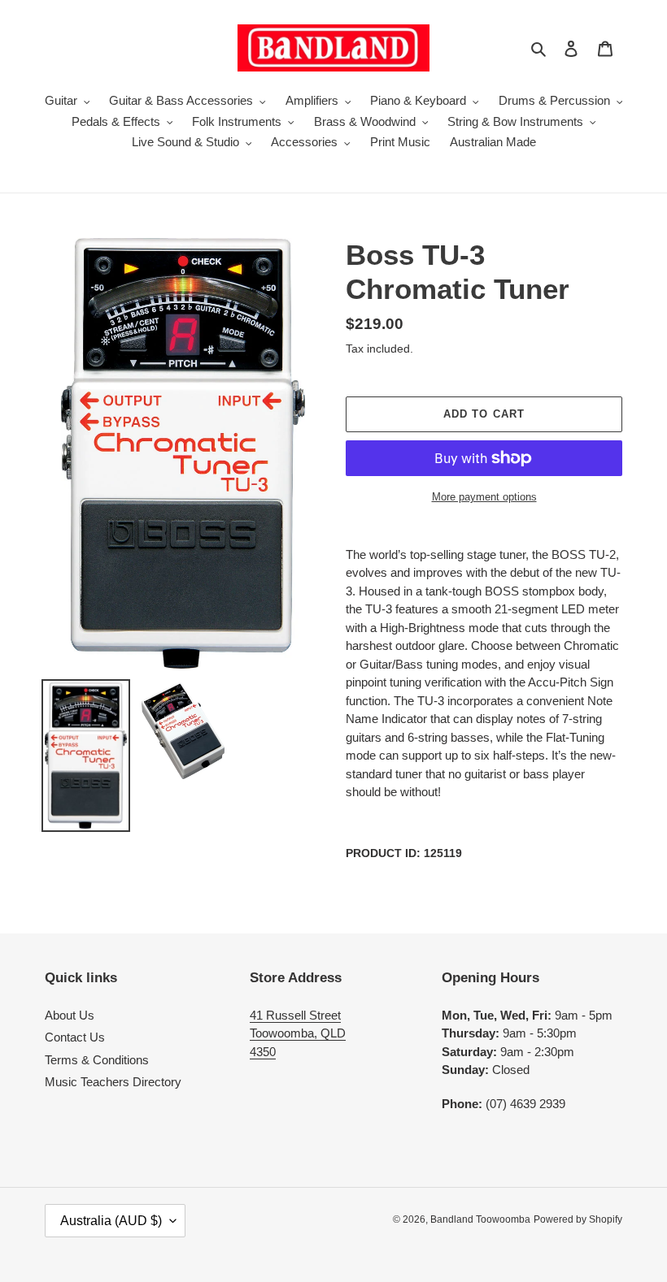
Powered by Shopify (578, 1219)
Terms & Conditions (97, 1060)
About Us (69, 1015)
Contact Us (75, 1037)
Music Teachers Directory (113, 1082)
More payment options (484, 497)
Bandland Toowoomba (480, 1219)
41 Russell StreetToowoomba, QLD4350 (298, 1033)
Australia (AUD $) (111, 1221)
